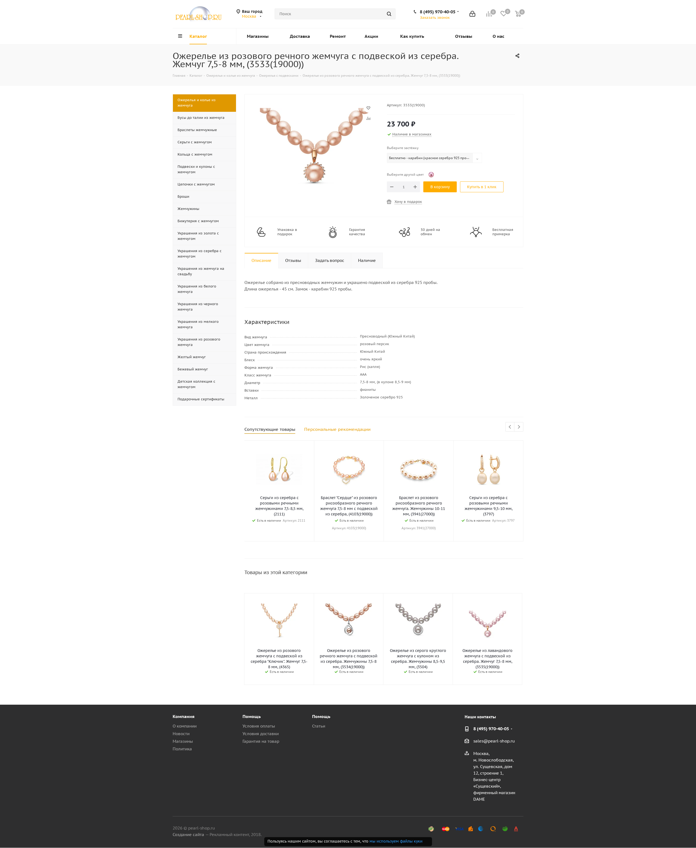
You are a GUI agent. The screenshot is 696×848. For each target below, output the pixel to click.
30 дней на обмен (430, 232)
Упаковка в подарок (287, 232)
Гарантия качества (357, 232)
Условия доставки (261, 733)
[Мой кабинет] (472, 14)
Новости (181, 733)
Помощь (252, 716)
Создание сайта (188, 834)
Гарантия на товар (261, 741)
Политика (182, 748)
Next (518, 427)
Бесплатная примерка (502, 232)
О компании (185, 726)
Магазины (183, 741)
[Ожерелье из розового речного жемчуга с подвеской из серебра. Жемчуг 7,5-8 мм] (314, 110)
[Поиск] (389, 13)
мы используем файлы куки (395, 841)
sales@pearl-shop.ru (494, 741)
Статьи (318, 726)
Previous (510, 427)
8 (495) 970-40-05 (437, 11)
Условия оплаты (259, 726)
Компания (183, 716)
